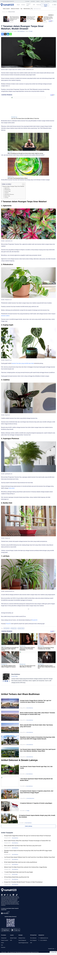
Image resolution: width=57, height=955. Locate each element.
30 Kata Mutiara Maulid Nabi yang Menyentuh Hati (16, 877)
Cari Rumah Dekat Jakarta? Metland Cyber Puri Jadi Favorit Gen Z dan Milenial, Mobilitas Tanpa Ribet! (37, 750)
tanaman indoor (21, 628)
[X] (5, 34)
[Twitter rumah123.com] (5, 895)
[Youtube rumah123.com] (10, 895)
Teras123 (8, 623)
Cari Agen (27, 1)
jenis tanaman (6, 628)
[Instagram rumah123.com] (7, 895)
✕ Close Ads (53, 952)
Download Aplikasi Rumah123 (8, 1)
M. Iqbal (30, 31)
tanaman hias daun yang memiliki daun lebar (23, 363)
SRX (31, 942)
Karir (2, 945)
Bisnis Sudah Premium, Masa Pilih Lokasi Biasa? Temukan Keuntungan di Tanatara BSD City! (37, 713)
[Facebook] (2, 34)
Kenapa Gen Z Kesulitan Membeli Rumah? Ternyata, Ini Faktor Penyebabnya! (23, 882)
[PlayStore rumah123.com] (15, 930)
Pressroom (3, 947)
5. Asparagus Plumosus (8, 194)
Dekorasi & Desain (11, 11)
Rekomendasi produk (28, 8)
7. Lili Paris (5, 197)
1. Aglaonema (6, 188)
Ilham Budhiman (21, 31)
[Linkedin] (8, 34)
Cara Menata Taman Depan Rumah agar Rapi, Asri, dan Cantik (36, 767)
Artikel (7, 11)
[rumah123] (28, 890)
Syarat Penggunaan (22, 940)
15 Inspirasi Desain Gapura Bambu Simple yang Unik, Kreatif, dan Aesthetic (37, 816)
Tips (21, 8)
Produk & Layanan (4, 940)
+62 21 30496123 (43, 940)
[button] (22, 184)
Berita (42, 1)
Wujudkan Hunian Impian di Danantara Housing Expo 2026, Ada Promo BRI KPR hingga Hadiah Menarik (37, 738)
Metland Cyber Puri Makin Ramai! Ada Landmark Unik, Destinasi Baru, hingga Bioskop (25, 867)
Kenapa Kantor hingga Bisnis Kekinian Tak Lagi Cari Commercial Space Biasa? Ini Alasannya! (35, 701)
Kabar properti (6, 8)
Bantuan (54, 1)
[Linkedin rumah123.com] (13, 895)
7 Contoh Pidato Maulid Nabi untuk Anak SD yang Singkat (18, 872)
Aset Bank (33, 1)
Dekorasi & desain (15, 8)
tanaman (5, 315)
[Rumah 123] (7, 5)
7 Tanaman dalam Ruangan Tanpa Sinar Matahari (13, 186)
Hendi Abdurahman (30, 798)
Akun (55, 4)
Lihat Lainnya (28, 826)
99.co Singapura (33, 940)
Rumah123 (34, 620)
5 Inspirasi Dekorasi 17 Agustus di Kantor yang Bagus (36, 803)
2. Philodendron (6, 189)
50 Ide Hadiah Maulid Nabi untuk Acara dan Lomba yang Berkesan (20, 862)
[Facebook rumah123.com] (2, 895)
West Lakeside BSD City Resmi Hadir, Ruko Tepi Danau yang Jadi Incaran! (36, 725)
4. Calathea (6, 192)
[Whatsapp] (10, 34)
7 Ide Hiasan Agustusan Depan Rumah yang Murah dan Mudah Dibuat (36, 779)
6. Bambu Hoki (6, 196)
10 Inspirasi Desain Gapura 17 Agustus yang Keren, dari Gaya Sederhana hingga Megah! (36, 791)
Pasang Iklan (45, 5)
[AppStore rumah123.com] (5, 929)
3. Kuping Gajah (7, 191)
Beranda (3, 11)
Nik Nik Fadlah (15, 874)
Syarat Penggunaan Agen (23, 942)
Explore (37, 1)
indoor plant (11, 488)
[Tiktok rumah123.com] (17, 895)
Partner (2, 942)
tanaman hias (13, 628)
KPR (11, 940)
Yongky (27, 810)
